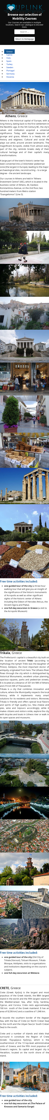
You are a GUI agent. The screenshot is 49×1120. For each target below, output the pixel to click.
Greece (9, 51)
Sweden (9, 67)
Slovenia (10, 77)
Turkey (9, 64)
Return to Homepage (24, 39)
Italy (8, 58)
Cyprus (9, 54)
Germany (10, 73)
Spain (8, 61)
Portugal (10, 70)
